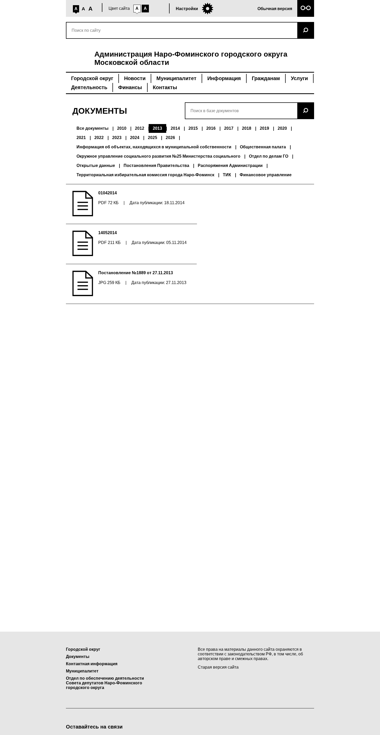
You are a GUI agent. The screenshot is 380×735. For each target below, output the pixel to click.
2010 (121, 128)
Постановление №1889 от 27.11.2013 (135, 273)
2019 (264, 128)
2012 (139, 128)
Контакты (165, 87)
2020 (282, 128)
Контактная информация (91, 664)
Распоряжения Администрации (230, 165)
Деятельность (89, 87)
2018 (246, 128)
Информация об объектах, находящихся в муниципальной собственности (154, 147)
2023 (116, 137)
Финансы (130, 87)
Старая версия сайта (218, 667)
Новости (135, 78)
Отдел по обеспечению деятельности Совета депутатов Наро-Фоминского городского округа (105, 683)
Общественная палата (263, 147)
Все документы (93, 128)
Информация (224, 78)
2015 (193, 128)
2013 (157, 128)
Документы (77, 656)
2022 (99, 137)
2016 (211, 128)
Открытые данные (96, 165)
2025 (152, 137)
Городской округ (92, 78)
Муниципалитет (176, 78)
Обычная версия (274, 8)
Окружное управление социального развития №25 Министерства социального (158, 156)
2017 (228, 128)
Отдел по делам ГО (268, 156)
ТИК (227, 175)
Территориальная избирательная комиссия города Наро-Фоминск (145, 175)
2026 (170, 137)
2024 (134, 137)
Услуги (299, 78)
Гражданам (266, 78)
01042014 (107, 193)
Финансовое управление (266, 175)
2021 (81, 137)
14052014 (107, 233)
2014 (175, 128)
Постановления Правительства (156, 165)
